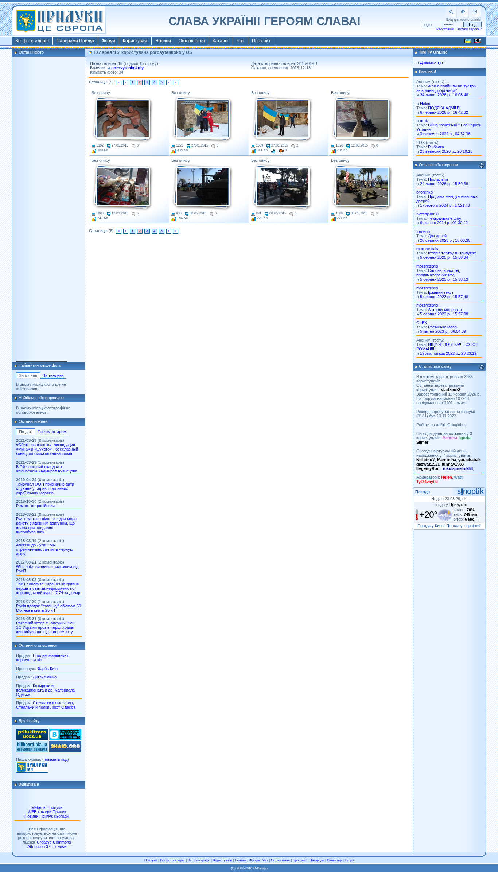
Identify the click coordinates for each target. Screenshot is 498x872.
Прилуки (150, 860)
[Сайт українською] (467, 42)
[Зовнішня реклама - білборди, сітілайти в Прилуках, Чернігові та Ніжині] (32, 750)
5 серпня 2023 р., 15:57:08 (444, 314)
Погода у (449, 504)
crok (424, 120)
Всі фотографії (199, 860)
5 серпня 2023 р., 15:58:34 (444, 257)
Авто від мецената (445, 309)
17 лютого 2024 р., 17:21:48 (445, 205)
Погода (422, 492)
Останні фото (31, 52)
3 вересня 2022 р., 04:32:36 (445, 134)
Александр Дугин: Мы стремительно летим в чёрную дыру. (44, 549)
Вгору (349, 860)
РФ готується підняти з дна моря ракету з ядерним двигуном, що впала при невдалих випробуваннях (46, 525)
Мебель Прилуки (46, 807)
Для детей (437, 236)
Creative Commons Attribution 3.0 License (49, 844)
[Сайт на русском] (477, 42)
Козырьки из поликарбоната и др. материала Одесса (45, 690)
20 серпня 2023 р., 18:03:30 (445, 240)
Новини (163, 40)
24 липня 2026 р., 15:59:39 (444, 184)
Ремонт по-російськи (35, 505)
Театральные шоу (444, 218)
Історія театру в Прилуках (452, 253)
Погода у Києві (430, 525)
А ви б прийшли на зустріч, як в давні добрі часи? (447, 88)
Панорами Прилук (75, 40)
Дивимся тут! (432, 62)
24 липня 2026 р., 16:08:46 (444, 95)
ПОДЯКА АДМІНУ (444, 108)
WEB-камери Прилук (47, 812)
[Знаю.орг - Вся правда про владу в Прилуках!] (65, 750)
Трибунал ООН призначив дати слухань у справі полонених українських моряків (45, 488)
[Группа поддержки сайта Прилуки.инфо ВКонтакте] (65, 738)
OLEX (421, 322)
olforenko (424, 192)
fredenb (423, 231)
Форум (108, 40)
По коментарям (52, 431)
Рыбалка (436, 147)
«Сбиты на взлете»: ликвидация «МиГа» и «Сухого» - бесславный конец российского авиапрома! (47, 449)
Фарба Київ (47, 668)
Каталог (221, 40)
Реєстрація (445, 29)
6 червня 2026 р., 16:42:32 (444, 112)
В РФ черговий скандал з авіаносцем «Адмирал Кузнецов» (46, 468)
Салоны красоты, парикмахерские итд (438, 272)
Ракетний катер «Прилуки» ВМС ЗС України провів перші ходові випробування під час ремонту (45, 627)
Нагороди (317, 860)
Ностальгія (438, 179)
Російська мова (442, 327)
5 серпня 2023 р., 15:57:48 (444, 297)
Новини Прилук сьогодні (46, 816)
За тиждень (53, 375)
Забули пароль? (469, 29)
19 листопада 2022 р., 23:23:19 (448, 353)
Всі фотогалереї (32, 40)
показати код (55, 759)
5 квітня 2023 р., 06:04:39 (443, 331)
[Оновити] (482, 165)
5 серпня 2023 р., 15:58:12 (444, 279)
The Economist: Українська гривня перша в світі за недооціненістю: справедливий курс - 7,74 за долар (48, 588)
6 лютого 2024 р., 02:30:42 (444, 223)
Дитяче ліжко (45, 677)
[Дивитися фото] (122, 119)
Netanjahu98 (427, 214)
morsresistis (427, 248)
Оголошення (192, 40)
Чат (240, 40)
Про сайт (261, 40)
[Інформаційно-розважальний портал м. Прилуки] (32, 771)
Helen (425, 103)
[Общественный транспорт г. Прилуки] (32, 738)
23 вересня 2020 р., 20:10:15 (446, 151)
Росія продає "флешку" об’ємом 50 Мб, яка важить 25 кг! (48, 608)
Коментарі (334, 860)
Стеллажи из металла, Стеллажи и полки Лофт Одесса (45, 705)
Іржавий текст (441, 292)
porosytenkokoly (127, 68)
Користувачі (135, 40)
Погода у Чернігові (463, 525)
